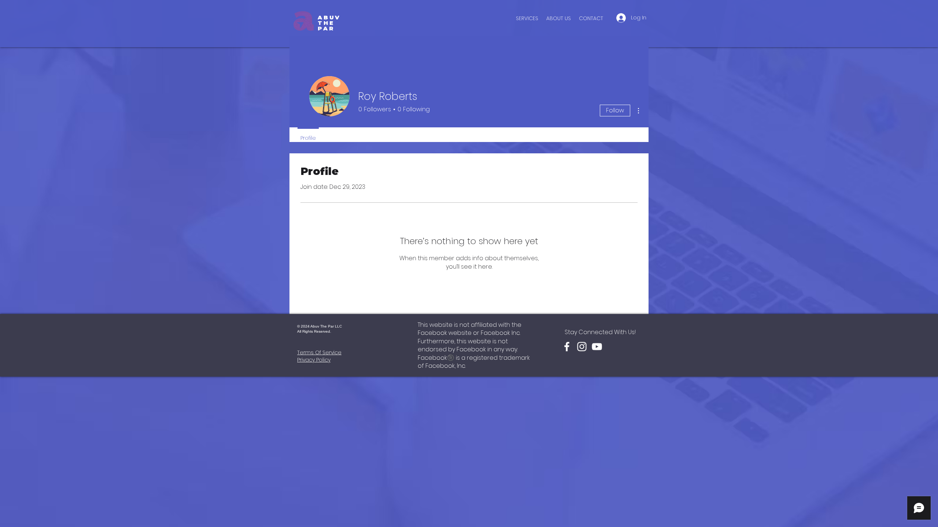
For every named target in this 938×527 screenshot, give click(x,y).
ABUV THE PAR (329, 23)
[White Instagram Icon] (582, 346)
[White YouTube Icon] (597, 346)
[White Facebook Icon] (567, 346)
